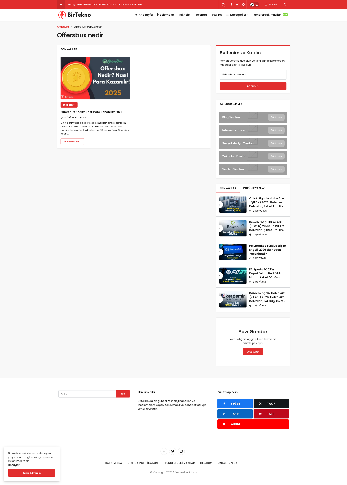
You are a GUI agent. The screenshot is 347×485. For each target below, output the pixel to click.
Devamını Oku (72, 141)
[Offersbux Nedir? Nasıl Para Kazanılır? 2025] (95, 78)
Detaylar (14, 465)
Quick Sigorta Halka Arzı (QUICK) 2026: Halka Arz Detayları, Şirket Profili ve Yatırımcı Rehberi (267, 204)
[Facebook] (231, 4)
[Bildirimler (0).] (285, 4)
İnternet (201, 15)
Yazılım (216, 15)
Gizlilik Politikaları (142, 463)
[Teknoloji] (253, 156)
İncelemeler (165, 15)
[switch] (254, 4)
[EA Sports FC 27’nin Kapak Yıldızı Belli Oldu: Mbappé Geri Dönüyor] (233, 276)
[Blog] (253, 117)
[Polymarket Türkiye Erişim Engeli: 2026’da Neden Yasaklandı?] (233, 252)
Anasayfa (146, 15)
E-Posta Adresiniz (234, 74)
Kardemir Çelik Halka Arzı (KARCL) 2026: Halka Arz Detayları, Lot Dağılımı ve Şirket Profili (267, 299)
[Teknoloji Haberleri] (75, 15)
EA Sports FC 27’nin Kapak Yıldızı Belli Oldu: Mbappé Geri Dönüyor (265, 273)
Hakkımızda (113, 463)
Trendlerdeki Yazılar (269, 15)
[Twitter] (237, 4)
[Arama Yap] (223, 5)
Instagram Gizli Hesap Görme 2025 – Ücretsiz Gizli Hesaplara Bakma (105, 4)
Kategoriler (238, 15)
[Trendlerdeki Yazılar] (61, 4)
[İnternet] (253, 130)
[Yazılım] (253, 169)
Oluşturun (253, 352)
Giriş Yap (273, 4)
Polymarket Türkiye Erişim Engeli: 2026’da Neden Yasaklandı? (267, 250)
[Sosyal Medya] (253, 143)
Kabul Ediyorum (32, 473)
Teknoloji (184, 15)
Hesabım (206, 463)
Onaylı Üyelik (228, 463)
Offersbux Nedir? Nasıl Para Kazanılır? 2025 (91, 112)
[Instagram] (243, 4)
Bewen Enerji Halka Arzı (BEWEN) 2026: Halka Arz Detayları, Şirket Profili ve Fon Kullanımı (267, 228)
